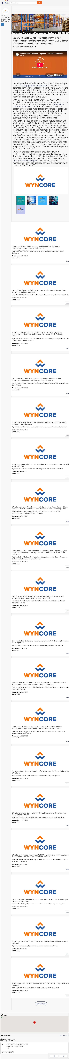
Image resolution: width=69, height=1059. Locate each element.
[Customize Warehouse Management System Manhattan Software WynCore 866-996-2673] (20, 200)
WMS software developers (25, 160)
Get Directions (64, 1035)
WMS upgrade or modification (33, 85)
